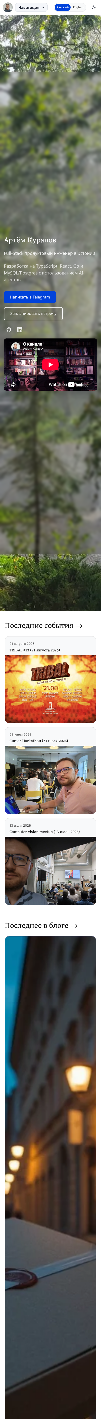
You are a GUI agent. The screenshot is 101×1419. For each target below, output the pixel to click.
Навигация (28, 7)
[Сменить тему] (93, 7)
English (78, 7)
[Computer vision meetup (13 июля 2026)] (50, 871)
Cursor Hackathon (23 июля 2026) (39, 741)
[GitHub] (9, 330)
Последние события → (44, 625)
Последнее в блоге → (41, 925)
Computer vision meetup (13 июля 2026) (45, 831)
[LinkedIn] (20, 330)
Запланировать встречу (33, 313)
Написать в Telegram (30, 297)
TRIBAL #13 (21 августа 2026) (35, 650)
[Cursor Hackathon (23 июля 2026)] (50, 780)
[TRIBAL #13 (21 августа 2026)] (50, 689)
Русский (63, 7)
